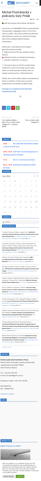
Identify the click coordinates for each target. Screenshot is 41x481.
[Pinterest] (13, 108)
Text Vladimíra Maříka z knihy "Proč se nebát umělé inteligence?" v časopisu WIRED (11, 123)
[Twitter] (9, 108)
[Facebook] (4, 108)
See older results (6, 347)
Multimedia (10, 8)
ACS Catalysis (23, 282)
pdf (29, 238)
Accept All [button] (20, 476)
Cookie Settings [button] (9, 476)
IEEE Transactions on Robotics (16, 261)
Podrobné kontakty (7, 394)
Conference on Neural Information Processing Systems (22, 271)
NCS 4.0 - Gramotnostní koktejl (24, 160)
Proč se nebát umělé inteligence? (32, 121)
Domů (3, 8)
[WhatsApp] (18, 108)
